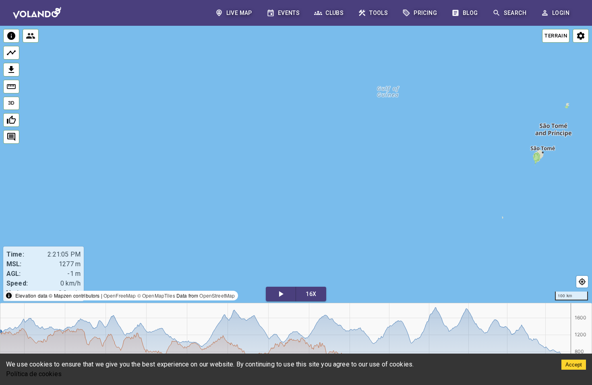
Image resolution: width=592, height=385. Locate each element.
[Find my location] (582, 282)
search (515, 13)
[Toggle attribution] (9, 295)
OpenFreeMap (119, 295)
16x (311, 294)
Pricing (425, 13)
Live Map (239, 13)
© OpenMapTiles (156, 295)
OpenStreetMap (217, 295)
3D (11, 103)
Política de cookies (34, 374)
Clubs (334, 13)
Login (560, 13)
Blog (470, 13)
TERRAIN (555, 36)
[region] (296, 164)
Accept (573, 365)
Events (289, 13)
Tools (378, 13)
